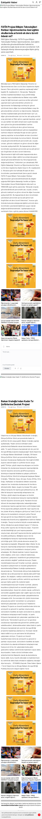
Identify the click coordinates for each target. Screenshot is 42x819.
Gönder (7, 368)
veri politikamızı (29, 815)
